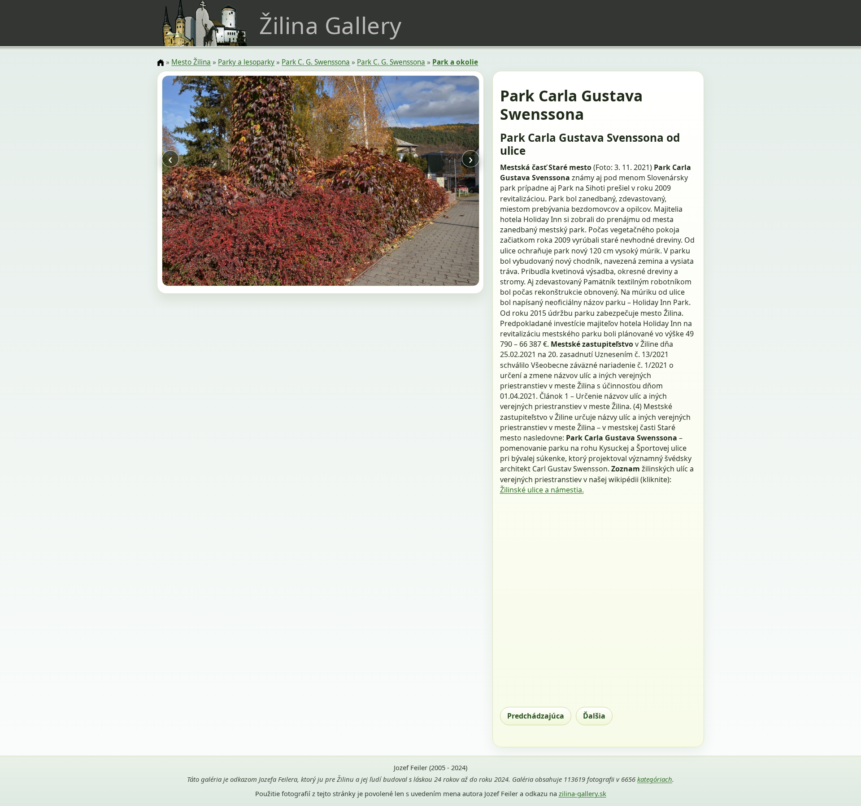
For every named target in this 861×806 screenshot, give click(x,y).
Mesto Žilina (191, 62)
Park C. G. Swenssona (316, 62)
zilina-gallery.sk (582, 793)
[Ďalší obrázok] (431, 182)
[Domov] (160, 62)
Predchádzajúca (535, 716)
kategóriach (654, 779)
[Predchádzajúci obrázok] (209, 182)
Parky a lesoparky (246, 62)
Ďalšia (594, 716)
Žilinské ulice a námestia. (542, 490)
